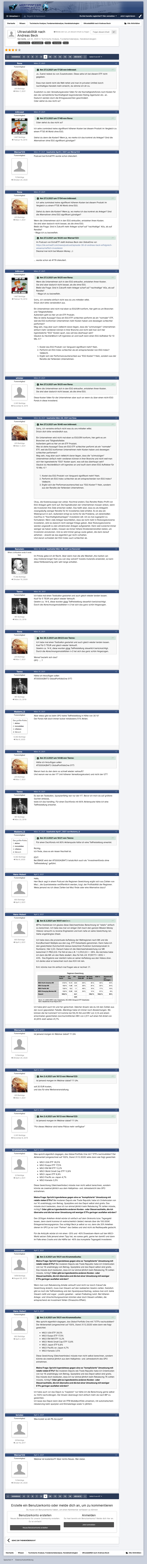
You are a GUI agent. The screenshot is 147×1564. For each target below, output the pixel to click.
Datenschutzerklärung (24, 1560)
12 (60, 57)
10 (50, 57)
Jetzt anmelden (88, 1525)
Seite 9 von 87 (95, 57)
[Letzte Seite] (85, 57)
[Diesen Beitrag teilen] (116, 63)
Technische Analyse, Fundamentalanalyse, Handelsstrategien (68, 39)
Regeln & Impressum (35, 16)
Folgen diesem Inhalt (101, 32)
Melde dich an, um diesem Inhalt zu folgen (72, 32)
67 (114, 32)
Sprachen (8, 1560)
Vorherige (16, 57)
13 (65, 57)
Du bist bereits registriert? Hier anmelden (98, 16)
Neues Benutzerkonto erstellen (35, 1528)
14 (70, 57)
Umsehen (13, 16)
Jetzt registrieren (127, 16)
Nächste (77, 57)
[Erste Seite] (8, 57)
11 (55, 57)
